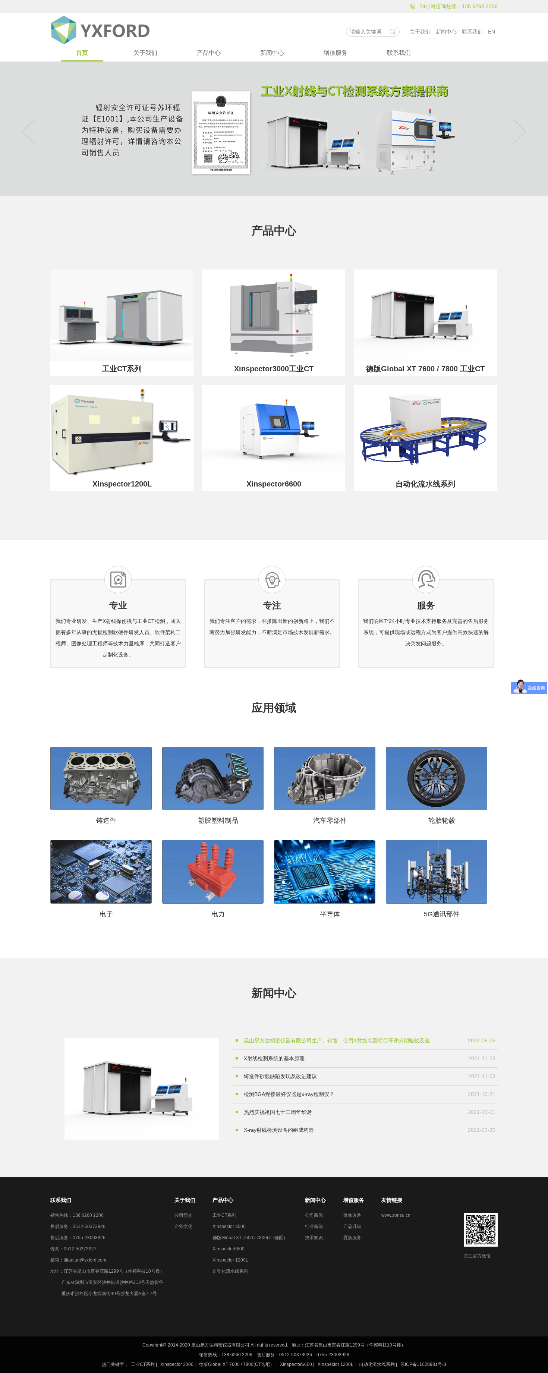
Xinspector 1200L (230, 1260)
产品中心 (209, 53)
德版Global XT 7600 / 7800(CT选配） (250, 1237)
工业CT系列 (224, 1215)
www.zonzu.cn (395, 1215)
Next (517, 129)
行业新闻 (314, 1226)
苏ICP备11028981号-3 (423, 1364)
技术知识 (314, 1237)
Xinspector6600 (228, 1248)
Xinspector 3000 (229, 1226)
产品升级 (352, 1226)
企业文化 (183, 1226)
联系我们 (472, 32)
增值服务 (335, 53)
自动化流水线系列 (230, 1271)
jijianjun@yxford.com (85, 1260)
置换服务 (352, 1237)
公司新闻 (314, 1215)
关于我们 (420, 32)
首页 (82, 53)
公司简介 (183, 1215)
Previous (31, 129)
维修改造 (352, 1215)
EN (491, 32)
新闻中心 (446, 32)
